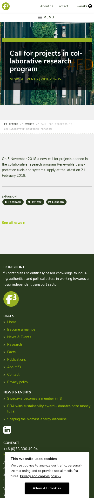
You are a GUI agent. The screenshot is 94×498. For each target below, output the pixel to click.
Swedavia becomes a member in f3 (34, 398)
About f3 (46, 6)
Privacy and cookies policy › (40, 476)
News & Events (19, 337)
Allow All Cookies (47, 488)
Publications (16, 359)
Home (12, 322)
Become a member (22, 329)
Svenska (81, 6)
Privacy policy (17, 382)
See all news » (13, 222)
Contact (62, 6)
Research (14, 344)
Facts (11, 352)
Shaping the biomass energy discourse (37, 419)
